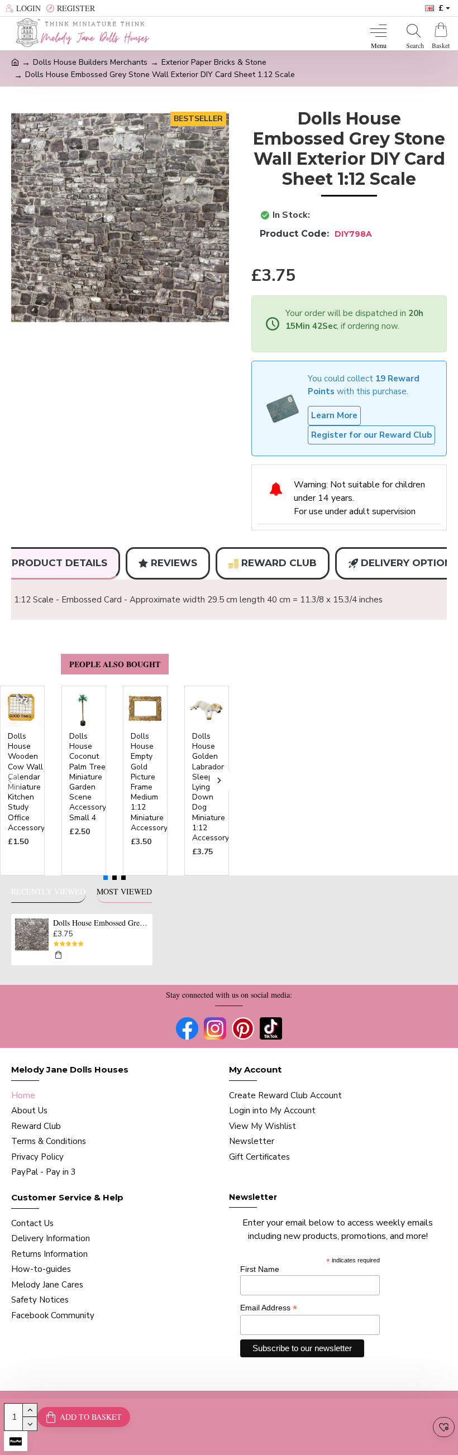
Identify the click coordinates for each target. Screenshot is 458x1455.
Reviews (174, 562)
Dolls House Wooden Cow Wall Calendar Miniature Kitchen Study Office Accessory (26, 782)
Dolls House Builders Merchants (90, 62)
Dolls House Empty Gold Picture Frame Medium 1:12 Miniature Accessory (149, 782)
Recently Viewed (48, 892)
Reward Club (279, 562)
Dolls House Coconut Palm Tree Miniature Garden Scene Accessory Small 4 (87, 777)
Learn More (334, 415)
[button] (10, 781)
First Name (259, 1269)
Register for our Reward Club (371, 435)
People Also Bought (114, 664)
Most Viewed (124, 892)
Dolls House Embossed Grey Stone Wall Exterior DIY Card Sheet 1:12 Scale (101, 923)
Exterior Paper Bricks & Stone (213, 62)
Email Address (268, 1308)
